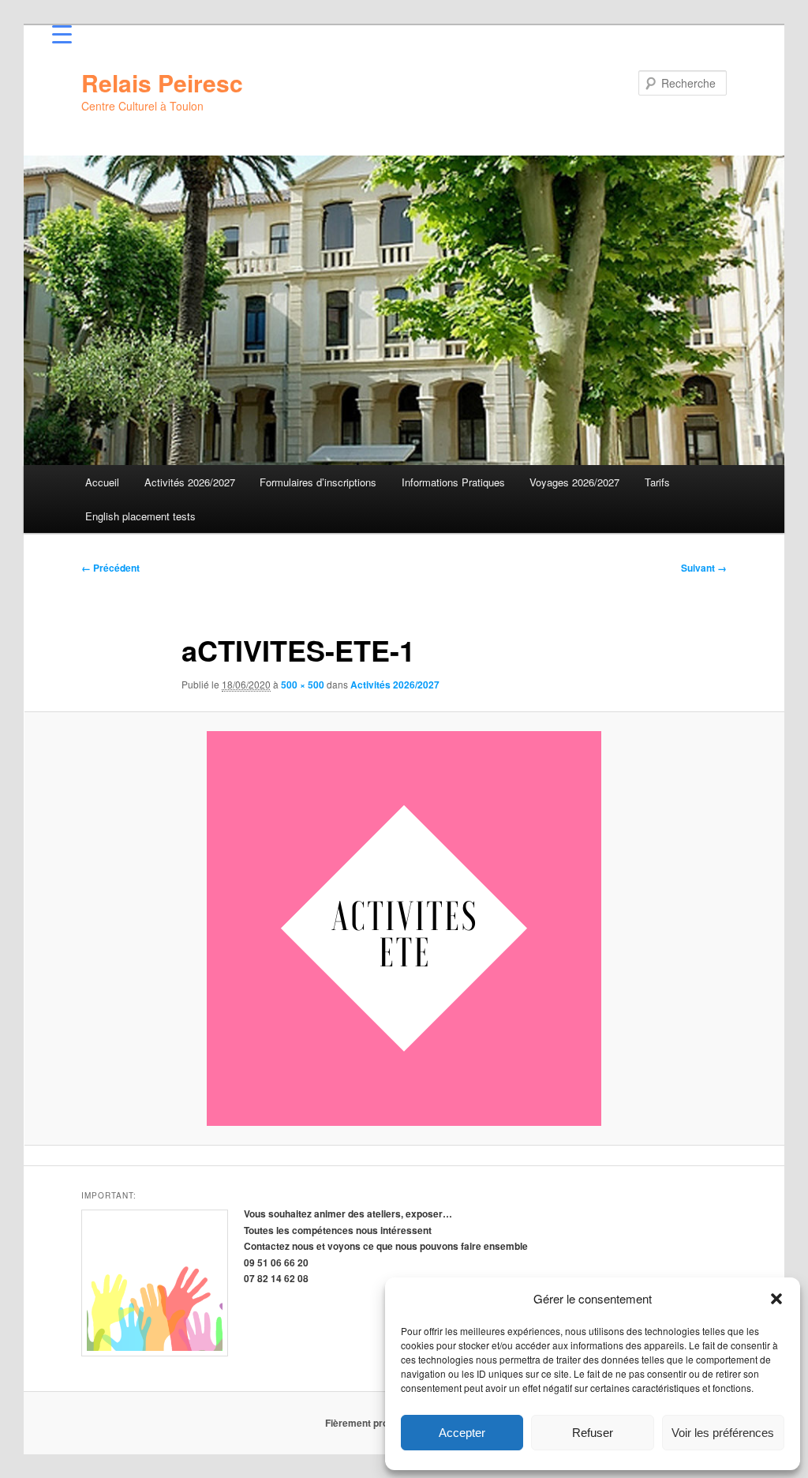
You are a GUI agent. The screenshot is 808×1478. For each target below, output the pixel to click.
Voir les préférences (722, 1432)
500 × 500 (302, 684)
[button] (776, 1299)
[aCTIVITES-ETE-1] (404, 928)
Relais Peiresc (162, 82)
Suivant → (704, 568)
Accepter (462, 1432)
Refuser (592, 1432)
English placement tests (140, 515)
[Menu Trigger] (62, 33)
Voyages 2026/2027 (574, 482)
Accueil (102, 482)
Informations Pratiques (453, 482)
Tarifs (657, 482)
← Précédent (110, 568)
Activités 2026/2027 (189, 482)
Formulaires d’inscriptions (318, 482)
